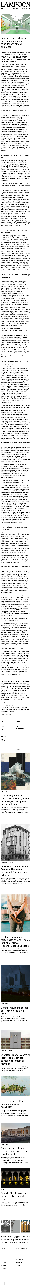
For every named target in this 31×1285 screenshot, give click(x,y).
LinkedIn (3, 737)
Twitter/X (3, 740)
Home (2, 718)
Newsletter (19, 1262)
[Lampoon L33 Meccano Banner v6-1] (15, 1226)
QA (1, 1259)
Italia (7, 718)
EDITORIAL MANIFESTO (21, 1248)
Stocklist (3, 1262)
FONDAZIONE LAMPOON (6, 1251)
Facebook (3, 734)
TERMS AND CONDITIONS (22, 1251)
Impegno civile (20, 728)
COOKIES (18, 1254)
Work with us (19, 1259)
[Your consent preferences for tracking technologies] (2, 1283)
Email (2, 739)
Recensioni (13, 718)
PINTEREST (3, 1268)
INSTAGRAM (3, 1265)
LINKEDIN (18, 1265)
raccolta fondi (13, 77)
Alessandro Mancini (21, 723)
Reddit (2, 742)
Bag (28, 8)
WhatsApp (3, 736)
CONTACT (3, 1248)
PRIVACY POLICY (5, 1254)
